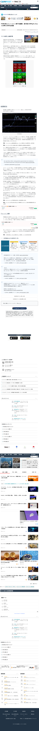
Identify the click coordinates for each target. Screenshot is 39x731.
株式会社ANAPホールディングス (19, 418)
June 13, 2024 (24, 278)
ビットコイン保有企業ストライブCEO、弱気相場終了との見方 (14, 543)
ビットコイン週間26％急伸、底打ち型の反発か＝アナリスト (29, 562)
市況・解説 (10, 5)
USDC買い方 (11, 3)
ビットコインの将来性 (4, 3)
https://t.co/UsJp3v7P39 (10, 276)
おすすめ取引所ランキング (9, 369)
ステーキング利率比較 (18, 3)
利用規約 (32, 711)
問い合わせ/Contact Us (6, 715)
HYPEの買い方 (6, 441)
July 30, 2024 (17, 164)
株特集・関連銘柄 (25, 3)
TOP (1, 5)
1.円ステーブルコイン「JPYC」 (10, 586)
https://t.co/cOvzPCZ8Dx (30, 162)
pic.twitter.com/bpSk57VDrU (18, 290)
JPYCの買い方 (6, 434)
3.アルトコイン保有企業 (30, 586)
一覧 (35, 376)
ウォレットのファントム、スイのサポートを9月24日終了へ (28, 522)
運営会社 (32, 714)
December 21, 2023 (25, 292)
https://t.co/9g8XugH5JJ (8, 290)
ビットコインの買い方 (9, 365)
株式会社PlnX (16, 409)
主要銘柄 (15, 5)
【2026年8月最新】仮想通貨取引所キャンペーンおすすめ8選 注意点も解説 (16, 483)
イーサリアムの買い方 (7, 436)
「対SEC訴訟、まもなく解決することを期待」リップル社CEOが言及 (18, 234)
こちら (20, 303)
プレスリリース (27, 5)
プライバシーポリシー (24, 715)
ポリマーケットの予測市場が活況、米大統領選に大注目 (16, 200)
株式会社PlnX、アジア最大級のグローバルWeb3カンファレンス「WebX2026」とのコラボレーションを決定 (22, 667)
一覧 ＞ (37, 458)
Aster (15, 405)
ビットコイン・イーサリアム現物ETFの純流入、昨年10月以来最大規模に (10, 562)
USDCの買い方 (6, 431)
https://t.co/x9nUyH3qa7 (24, 255)
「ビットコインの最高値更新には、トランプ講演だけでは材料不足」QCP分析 (20, 143)
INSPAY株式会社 (17, 401)
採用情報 (2, 7)
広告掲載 (6, 711)
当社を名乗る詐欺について (15, 715)
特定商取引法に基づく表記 (11, 718)
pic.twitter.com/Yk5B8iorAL (21, 260)
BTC (22, 109)
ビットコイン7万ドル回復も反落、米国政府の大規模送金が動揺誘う (18, 145)
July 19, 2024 (24, 262)
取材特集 (20, 5)
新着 (5, 5)
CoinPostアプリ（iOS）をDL (19, 296)
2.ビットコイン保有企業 (21, 586)
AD (17, 29)
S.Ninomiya (3, 29)
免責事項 (23, 711)
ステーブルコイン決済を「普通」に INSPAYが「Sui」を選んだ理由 (21, 402)
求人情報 (15, 711)
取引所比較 (33, 5)
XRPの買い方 (4, 657)
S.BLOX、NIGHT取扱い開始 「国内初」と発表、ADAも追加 (14, 495)
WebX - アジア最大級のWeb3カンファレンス (28, 718)
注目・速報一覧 (33, 583)
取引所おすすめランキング (8, 426)
